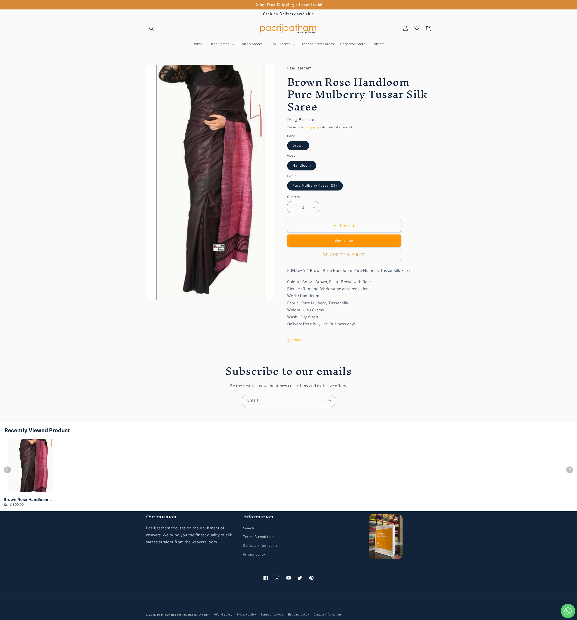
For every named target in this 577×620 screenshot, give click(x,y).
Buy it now (344, 240)
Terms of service (272, 615)
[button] (152, 28)
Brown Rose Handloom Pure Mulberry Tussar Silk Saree (29, 499)
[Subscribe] (329, 401)
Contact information (327, 615)
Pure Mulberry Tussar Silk (315, 186)
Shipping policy (298, 615)
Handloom (302, 166)
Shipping (313, 127)
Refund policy (222, 615)
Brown (298, 145)
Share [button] (297, 340)
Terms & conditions (259, 537)
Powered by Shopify (195, 615)
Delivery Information (260, 546)
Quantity (293, 197)
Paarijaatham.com (169, 615)
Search (248, 528)
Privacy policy (254, 554)
